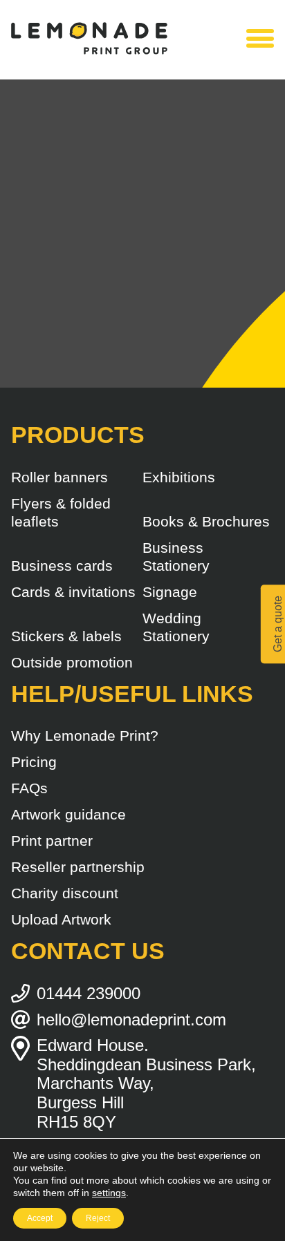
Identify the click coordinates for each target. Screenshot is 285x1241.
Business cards (62, 566)
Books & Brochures (206, 521)
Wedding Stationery (176, 627)
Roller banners (59, 477)
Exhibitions (178, 477)
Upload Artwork (61, 919)
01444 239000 (88, 993)
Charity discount (64, 893)
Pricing (34, 762)
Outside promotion (72, 662)
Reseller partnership (78, 867)
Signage (169, 592)
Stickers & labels (66, 636)
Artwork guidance (68, 814)
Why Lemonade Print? (84, 735)
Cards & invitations (73, 592)
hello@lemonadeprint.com (131, 1019)
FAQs (29, 788)
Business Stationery (176, 557)
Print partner (52, 841)
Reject (98, 1218)
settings (109, 1192)
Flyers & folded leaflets (61, 512)
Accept (40, 1218)
